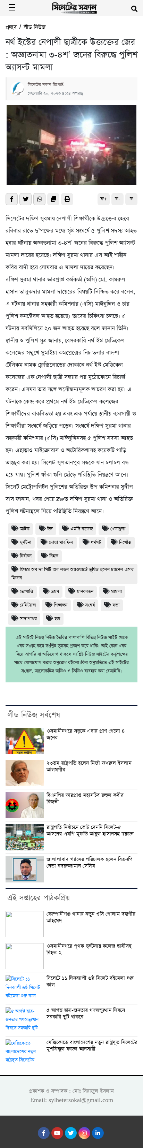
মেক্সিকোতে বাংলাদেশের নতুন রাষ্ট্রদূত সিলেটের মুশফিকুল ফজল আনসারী (92, 1046)
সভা (115, 605)
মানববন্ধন (85, 591)
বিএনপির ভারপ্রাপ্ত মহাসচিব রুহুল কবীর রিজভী (85, 798)
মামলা (116, 591)
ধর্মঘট (96, 542)
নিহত (53, 556)
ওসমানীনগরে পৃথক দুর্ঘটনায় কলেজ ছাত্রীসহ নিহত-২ (89, 949)
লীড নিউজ (34, 27)
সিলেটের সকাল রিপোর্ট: (46, 84)
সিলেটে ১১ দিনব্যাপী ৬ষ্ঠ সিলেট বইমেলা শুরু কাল (90, 981)
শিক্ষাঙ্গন (60, 605)
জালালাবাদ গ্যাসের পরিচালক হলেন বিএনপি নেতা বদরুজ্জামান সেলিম (90, 863)
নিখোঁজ (125, 542)
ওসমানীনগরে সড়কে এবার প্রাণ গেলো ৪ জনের (86, 734)
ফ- (117, 199)
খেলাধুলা (117, 529)
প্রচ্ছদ (11, 27)
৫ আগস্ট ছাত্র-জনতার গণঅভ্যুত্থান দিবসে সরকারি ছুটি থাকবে (86, 1013)
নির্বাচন (26, 556)
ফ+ (103, 199)
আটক (25, 529)
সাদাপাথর (28, 618)
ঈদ (50, 529)
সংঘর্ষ (90, 605)
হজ (57, 618)
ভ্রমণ (55, 591)
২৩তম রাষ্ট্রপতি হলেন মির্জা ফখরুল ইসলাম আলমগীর (89, 766)
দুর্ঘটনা (25, 542)
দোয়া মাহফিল (61, 542)
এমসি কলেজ (81, 529)
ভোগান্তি (26, 591)
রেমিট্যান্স (28, 605)
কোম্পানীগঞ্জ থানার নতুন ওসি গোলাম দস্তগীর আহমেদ (91, 917)
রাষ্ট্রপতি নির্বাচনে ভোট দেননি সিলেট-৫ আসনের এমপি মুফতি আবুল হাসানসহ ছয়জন (90, 830)
